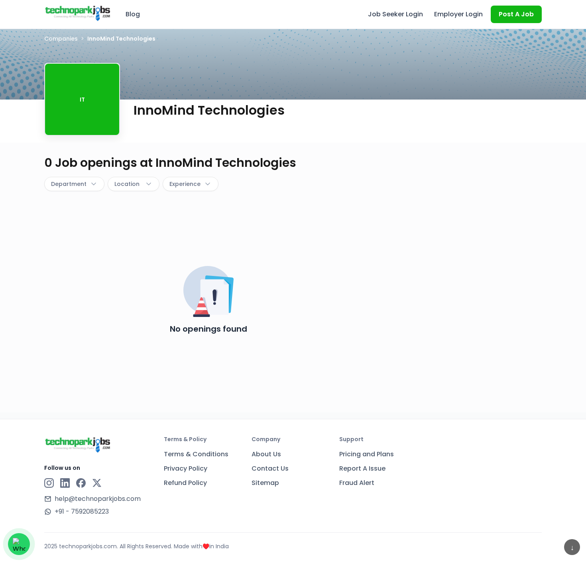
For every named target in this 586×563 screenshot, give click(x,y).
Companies (61, 39)
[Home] (77, 13)
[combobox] (74, 184)
